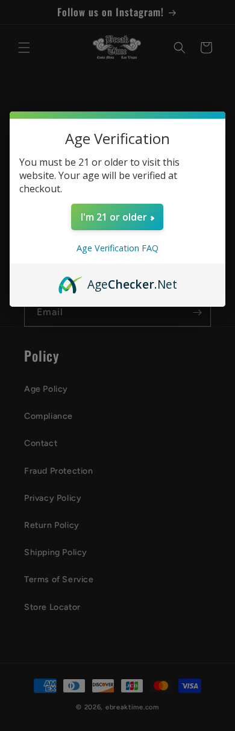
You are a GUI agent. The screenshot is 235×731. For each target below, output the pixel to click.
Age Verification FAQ (117, 248)
